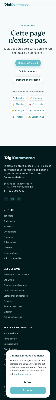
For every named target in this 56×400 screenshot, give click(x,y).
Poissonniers (10, 242)
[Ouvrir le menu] (49, 5)
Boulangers (9, 221)
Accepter (28, 390)
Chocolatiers (10, 231)
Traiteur (17, 116)
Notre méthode (11, 333)
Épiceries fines (11, 253)
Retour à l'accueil (28, 63)
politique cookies (24, 374)
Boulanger (36, 98)
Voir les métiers (28, 71)
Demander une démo (28, 79)
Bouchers (8, 215)
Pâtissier (18, 104)
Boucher (19, 98)
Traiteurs (8, 247)
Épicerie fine (36, 116)
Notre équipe (10, 338)
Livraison (8, 311)
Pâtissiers (8, 226)
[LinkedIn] (19, 199)
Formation (8, 301)
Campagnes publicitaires (16, 295)
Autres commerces (13, 317)
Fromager (17, 110)
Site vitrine (9, 280)
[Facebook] (6, 199)
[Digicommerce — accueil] (16, 4)
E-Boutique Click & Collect (16, 274)
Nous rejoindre (11, 344)
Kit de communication (14, 290)
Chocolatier (36, 104)
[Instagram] (12, 199)
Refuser (28, 382)
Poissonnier (37, 110)
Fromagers (9, 237)
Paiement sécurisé (13, 306)
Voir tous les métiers (13, 258)
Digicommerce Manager (15, 285)
